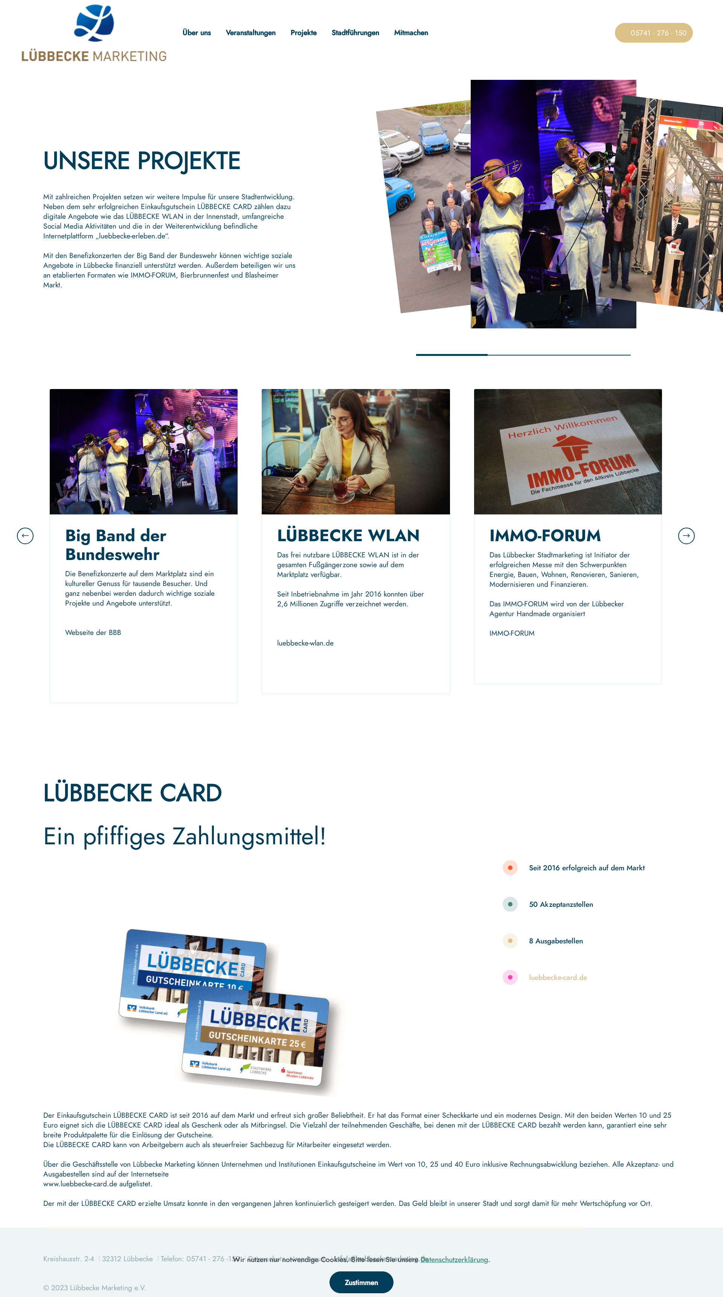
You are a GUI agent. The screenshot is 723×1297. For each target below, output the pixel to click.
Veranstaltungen (251, 32)
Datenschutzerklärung (454, 1259)
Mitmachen (411, 32)
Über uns (197, 32)
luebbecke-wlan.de (305, 643)
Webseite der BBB (93, 632)
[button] (25, 536)
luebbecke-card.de (558, 977)
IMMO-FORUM (512, 633)
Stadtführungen (355, 32)
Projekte (304, 32)
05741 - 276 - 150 (654, 32)
